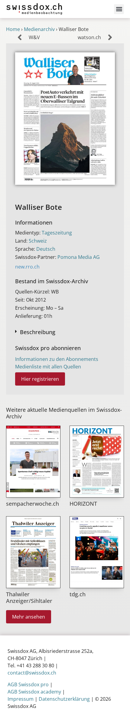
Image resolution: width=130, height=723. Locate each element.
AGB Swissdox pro (28, 684)
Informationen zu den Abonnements (56, 359)
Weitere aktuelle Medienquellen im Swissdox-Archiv (64, 413)
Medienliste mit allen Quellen (48, 366)
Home (13, 29)
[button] (119, 9)
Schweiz (38, 240)
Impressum (21, 699)
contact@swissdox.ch (32, 672)
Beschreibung (37, 332)
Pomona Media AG (78, 257)
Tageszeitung (57, 232)
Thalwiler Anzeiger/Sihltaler (29, 597)
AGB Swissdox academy (34, 691)
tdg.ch (78, 594)
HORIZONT (83, 503)
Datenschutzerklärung (64, 699)
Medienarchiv (39, 29)
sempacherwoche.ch (32, 503)
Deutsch (45, 249)
